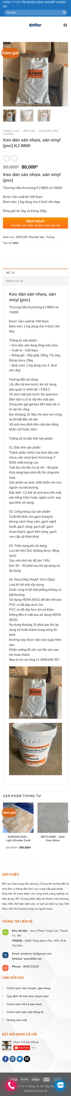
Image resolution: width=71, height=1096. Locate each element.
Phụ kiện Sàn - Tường (41, 237)
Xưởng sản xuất (17, 1020)
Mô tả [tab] (10, 272)
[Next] (61, 74)
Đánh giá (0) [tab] (14, 281)
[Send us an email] (27, 1059)
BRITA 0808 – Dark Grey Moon (53, 838)
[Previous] (9, 74)
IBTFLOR (29, 131)
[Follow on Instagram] (12, 1059)
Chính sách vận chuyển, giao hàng (28, 988)
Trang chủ (11, 131)
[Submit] (64, 13)
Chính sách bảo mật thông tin (25, 1012)
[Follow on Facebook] (5, 1059)
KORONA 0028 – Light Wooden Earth (18, 838)
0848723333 (31, 966)
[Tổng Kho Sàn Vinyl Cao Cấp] (35, 25)
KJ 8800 (13, 243)
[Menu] (5, 25)
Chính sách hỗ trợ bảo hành (24, 1004)
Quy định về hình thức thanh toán (28, 996)
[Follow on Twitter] (20, 1059)
